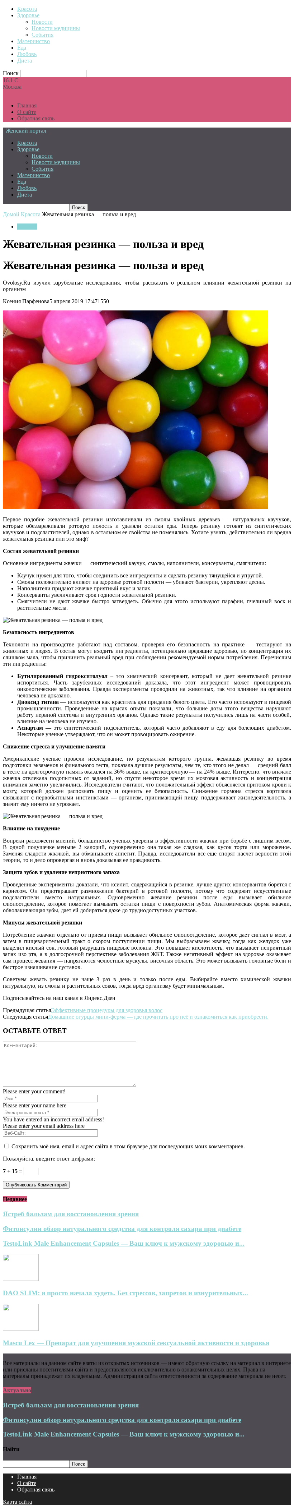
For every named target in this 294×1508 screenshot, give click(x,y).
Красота (27, 9)
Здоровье (28, 15)
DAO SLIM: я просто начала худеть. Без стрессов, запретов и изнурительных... (125, 1293)
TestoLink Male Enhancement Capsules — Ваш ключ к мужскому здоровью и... (124, 1243)
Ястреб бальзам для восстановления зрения (71, 1214)
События (42, 35)
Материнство (33, 41)
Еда (21, 48)
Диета (24, 60)
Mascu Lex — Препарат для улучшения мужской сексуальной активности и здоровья (136, 1343)
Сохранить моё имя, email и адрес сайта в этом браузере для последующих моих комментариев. (128, 1146)
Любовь (27, 54)
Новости (42, 22)
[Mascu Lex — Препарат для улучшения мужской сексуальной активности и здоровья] (21, 1329)
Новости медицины (56, 28)
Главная (27, 105)
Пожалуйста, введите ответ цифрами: (49, 1159)
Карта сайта (17, 1502)
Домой (11, 214)
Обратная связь (35, 118)
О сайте (26, 112)
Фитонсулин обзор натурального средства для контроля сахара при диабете (122, 1228)
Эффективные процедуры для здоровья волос (106, 1010)
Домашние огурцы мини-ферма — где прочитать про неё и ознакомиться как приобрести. (158, 1017)
